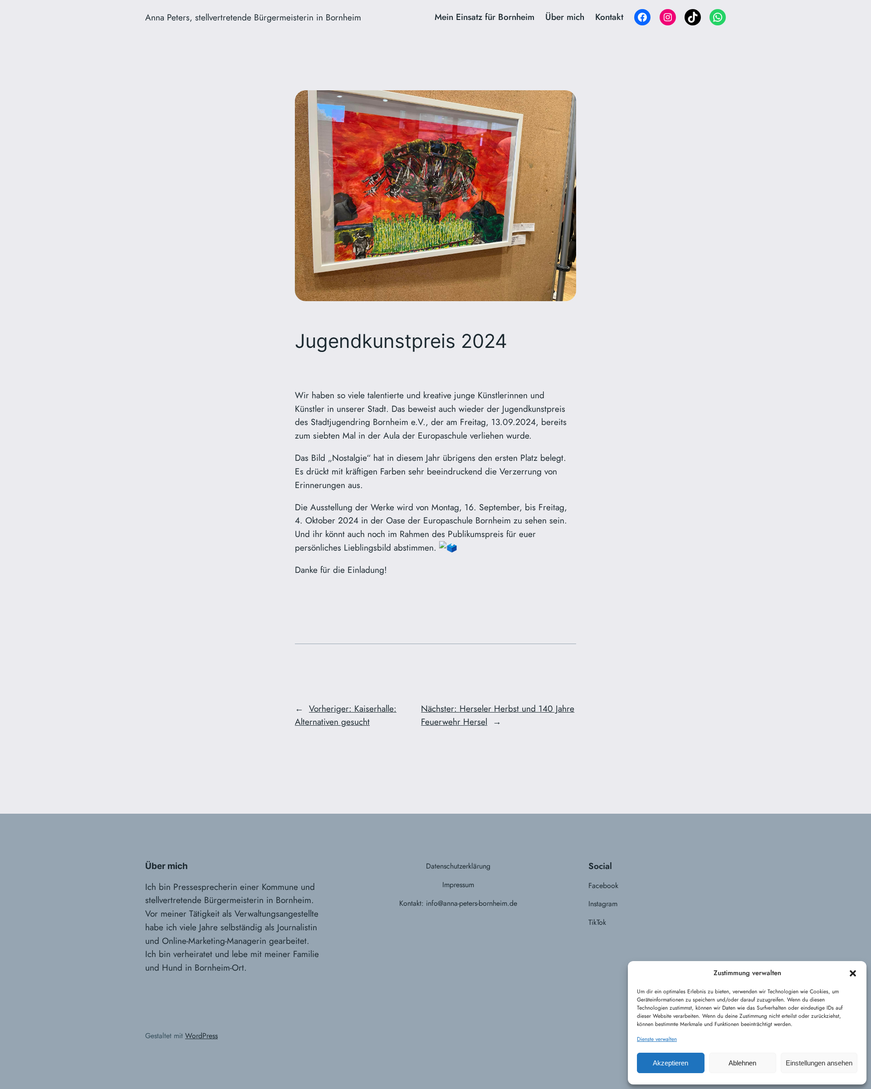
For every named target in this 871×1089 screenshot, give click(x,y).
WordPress (201, 1035)
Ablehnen (742, 1063)
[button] (852, 973)
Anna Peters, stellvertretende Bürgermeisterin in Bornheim (253, 17)
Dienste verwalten (657, 1039)
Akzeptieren (670, 1063)
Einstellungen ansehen (819, 1063)
